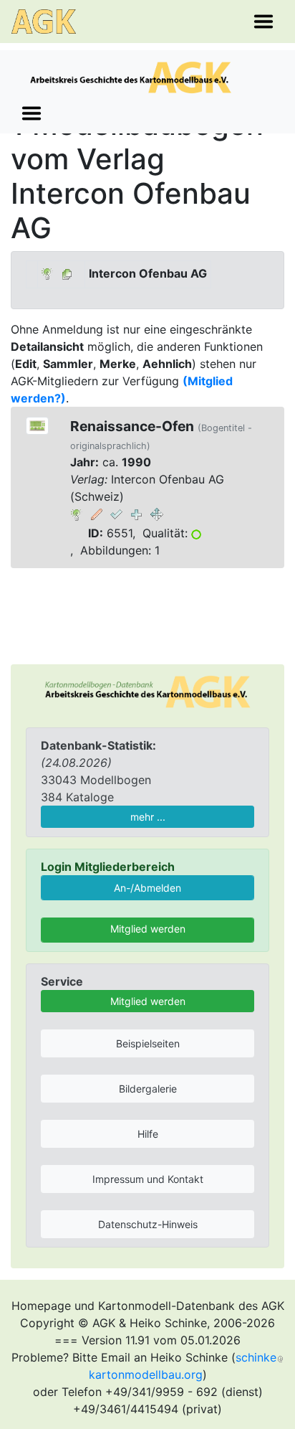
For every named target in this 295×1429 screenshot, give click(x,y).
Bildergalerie (148, 1089)
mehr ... (147, 817)
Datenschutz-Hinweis (148, 1224)
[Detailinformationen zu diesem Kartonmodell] (76, 513)
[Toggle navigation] (263, 21)
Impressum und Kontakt (147, 1179)
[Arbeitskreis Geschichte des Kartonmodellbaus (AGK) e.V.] (147, 691)
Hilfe (147, 1134)
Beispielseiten (148, 1043)
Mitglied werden (147, 929)
